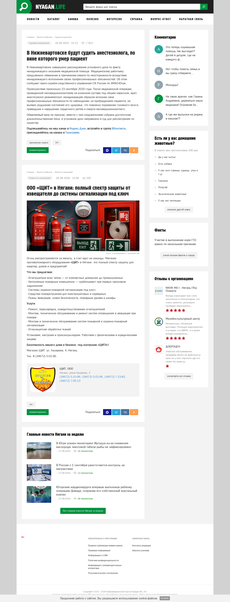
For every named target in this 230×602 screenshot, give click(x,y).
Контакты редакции (141, 545)
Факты (160, 230)
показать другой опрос (178, 209)
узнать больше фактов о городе (179, 255)
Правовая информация (99, 550)
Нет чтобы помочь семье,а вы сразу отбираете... (183, 71)
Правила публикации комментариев (105, 545)
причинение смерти (38, 142)
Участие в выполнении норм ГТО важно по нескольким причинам (175, 242)
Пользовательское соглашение (103, 573)
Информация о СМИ (98, 555)
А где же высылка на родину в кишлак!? (184, 116)
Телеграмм (72, 132)
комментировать (37, 150)
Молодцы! (172, 85)
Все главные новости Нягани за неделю (83, 511)
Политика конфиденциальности (103, 560)
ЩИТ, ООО (66, 368)
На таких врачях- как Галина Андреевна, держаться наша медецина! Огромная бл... (184, 100)
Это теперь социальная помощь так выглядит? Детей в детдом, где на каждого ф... (180, 53)
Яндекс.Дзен (77, 128)
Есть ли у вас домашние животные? (175, 141)
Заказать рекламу (140, 550)
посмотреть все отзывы (179, 376)
